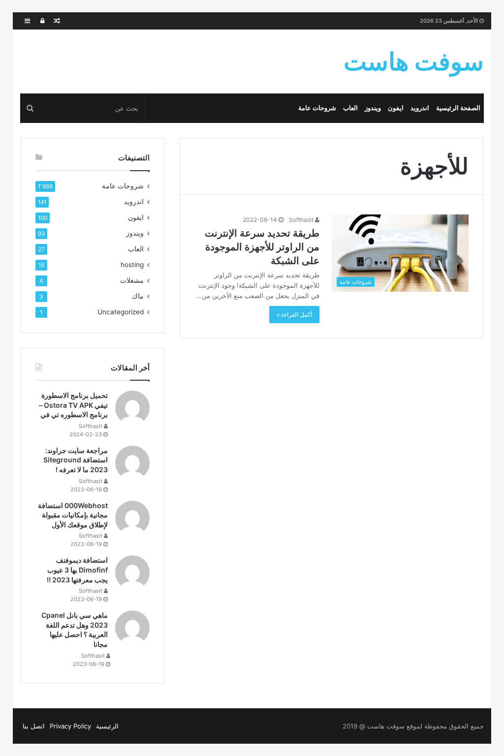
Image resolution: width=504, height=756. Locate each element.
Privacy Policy (70, 726)
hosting (132, 265)
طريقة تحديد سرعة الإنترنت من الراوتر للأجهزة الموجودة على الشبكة (262, 247)
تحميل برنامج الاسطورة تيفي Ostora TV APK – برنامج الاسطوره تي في (73, 405)
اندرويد (419, 108)
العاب (350, 108)
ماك (138, 296)
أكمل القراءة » (294, 314)
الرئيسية (107, 726)
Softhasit (302, 219)
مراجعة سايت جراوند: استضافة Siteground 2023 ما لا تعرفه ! (75, 460)
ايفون (396, 108)
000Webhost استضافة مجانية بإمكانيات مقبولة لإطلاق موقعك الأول (73, 515)
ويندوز (373, 108)
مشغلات (132, 280)
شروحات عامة (317, 108)
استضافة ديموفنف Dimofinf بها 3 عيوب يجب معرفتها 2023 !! (77, 569)
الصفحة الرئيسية (458, 108)
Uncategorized (120, 312)
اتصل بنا (34, 726)
